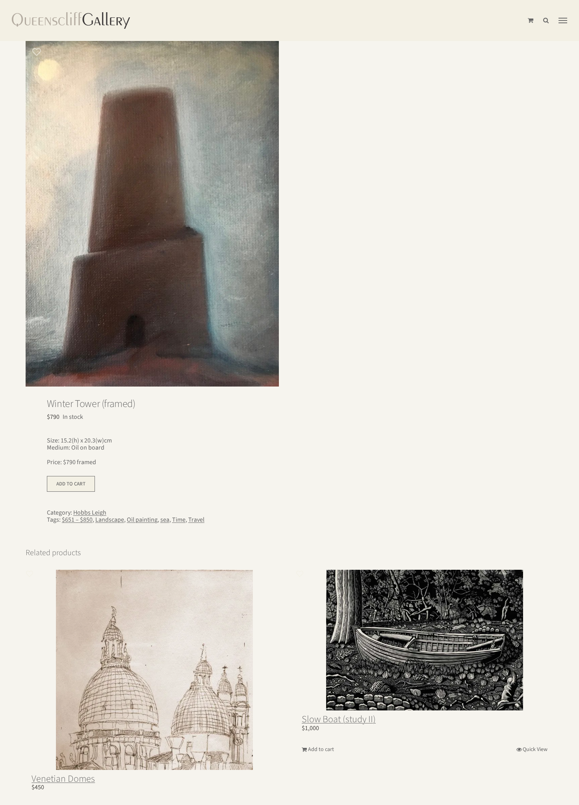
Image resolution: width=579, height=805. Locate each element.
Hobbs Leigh (89, 512)
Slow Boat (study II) (339, 719)
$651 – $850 (77, 519)
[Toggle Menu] (562, 20)
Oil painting (142, 519)
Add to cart (70, 483)
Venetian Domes (63, 779)
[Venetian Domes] (154, 670)
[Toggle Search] (546, 20)
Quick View (535, 749)
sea (164, 519)
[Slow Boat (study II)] (424, 640)
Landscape (109, 519)
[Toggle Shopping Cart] (530, 20)
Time (179, 519)
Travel (196, 519)
